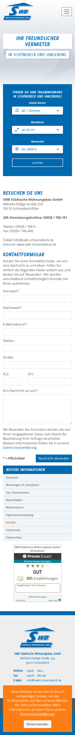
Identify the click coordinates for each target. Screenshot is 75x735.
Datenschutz (14, 537)
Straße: (8, 357)
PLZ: (6, 374)
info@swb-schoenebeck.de (44, 680)
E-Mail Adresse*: (15, 324)
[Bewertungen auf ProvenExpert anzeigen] (38, 573)
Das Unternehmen (17, 492)
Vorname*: (11, 291)
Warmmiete (37, 141)
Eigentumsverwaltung (19, 515)
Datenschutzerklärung (37, 714)
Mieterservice (15, 507)
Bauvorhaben (14, 500)
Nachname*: (12, 307)
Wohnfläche (37, 122)
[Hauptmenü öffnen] (67, 11)
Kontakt (11, 522)
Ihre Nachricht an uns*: (20, 390)
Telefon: (9, 341)
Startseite (12, 477)
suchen (37, 162)
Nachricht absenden (54, 458)
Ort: (31, 374)
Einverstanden (37, 724)
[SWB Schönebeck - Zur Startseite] (18, 12)
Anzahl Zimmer (37, 102)
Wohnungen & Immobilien (22, 485)
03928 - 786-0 (35, 670)
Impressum (13, 530)
